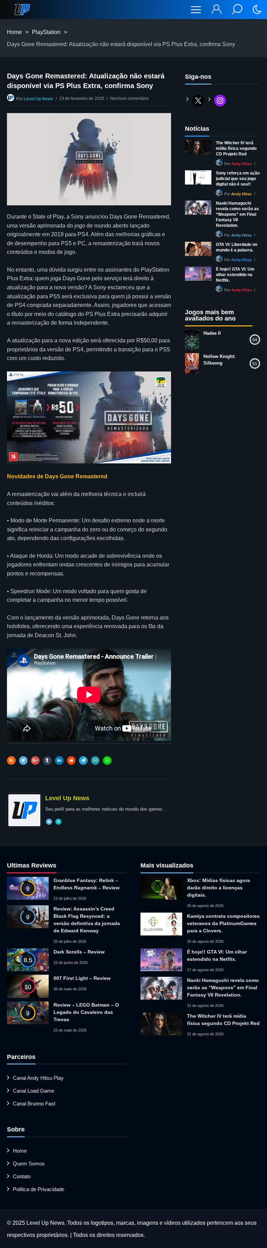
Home (14, 32)
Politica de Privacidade (38, 1189)
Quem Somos (29, 1163)
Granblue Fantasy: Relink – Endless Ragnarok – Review (87, 884)
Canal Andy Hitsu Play (38, 1078)
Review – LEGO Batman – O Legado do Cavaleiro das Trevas (86, 1012)
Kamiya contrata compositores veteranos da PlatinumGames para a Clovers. (223, 923)
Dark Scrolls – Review (79, 952)
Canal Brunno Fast (34, 1103)
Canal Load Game (33, 1091)
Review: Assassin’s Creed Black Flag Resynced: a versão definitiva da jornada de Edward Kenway (87, 919)
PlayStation (46, 32)
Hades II (212, 333)
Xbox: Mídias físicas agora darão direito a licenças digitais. (218, 888)
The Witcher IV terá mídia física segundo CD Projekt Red (236, 148)
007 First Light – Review (82, 978)
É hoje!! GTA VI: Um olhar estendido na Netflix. (235, 275)
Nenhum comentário (129, 98)
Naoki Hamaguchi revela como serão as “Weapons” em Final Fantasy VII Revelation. (237, 214)
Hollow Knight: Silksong (219, 360)
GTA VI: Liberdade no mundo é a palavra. (236, 247)
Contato (22, 1176)
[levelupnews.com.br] (22, 9)
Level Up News (38, 98)
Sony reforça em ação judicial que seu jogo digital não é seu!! (238, 179)
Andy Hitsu (241, 164)
